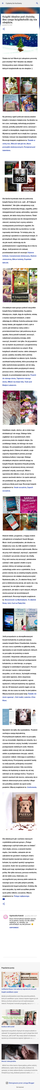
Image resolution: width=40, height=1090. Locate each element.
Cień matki (19, 697)
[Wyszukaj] (37, 3)
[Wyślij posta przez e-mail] (3, 900)
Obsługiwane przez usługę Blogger (21, 1083)
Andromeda (31, 787)
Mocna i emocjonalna (9, 1061)
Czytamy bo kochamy (14, 3)
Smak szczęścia (20, 487)
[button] (3, 29)
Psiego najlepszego (21, 896)
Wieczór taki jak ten (18, 144)
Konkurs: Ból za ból (8, 1026)
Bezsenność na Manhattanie (16, 600)
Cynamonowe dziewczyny (19, 256)
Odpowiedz (14, 927)
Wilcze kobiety (17, 259)
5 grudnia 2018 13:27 (30, 915)
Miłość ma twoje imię (16, 382)
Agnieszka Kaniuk (16, 916)
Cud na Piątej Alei (18, 603)
